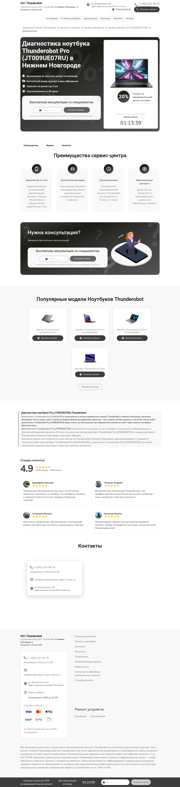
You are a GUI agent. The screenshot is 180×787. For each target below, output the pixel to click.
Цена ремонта (90, 18)
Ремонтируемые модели (88, 661)
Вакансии (105, 18)
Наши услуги (82, 666)
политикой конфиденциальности (81, 116)
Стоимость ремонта (85, 636)
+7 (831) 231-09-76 (149, 3)
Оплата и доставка (85, 641)
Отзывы (130, 18)
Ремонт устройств (72, 18)
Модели (50, 145)
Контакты (118, 18)
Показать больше (90, 386)
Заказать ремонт (49, 338)
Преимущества (31, 145)
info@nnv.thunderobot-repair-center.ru (55, 579)
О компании (52, 18)
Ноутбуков (80, 716)
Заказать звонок (148, 9)
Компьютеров (97, 716)
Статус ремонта (123, 9)
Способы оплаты (84, 680)
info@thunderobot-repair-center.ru (42, 674)
